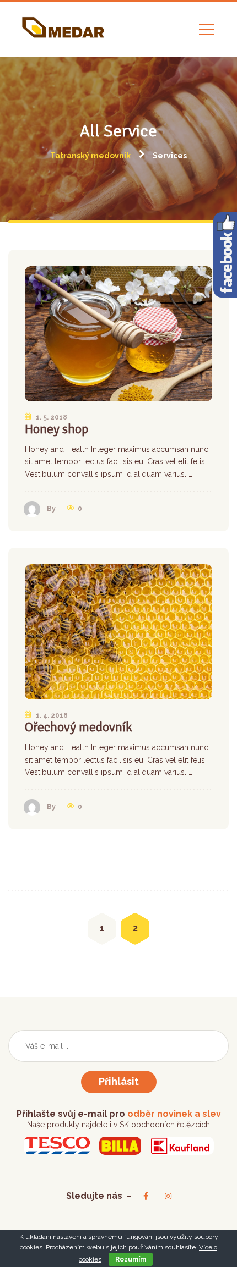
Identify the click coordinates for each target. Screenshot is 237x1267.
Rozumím (130, 1259)
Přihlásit (119, 1081)
